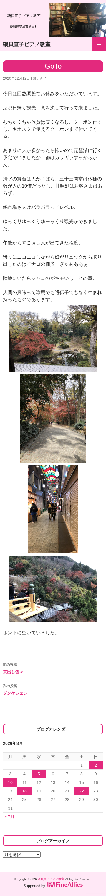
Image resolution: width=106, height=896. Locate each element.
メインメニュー (99, 44)
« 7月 (9, 816)
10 (10, 782)
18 (24, 791)
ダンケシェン (15, 689)
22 (81, 791)
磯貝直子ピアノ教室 (27, 44)
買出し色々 (13, 668)
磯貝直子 (40, 78)
